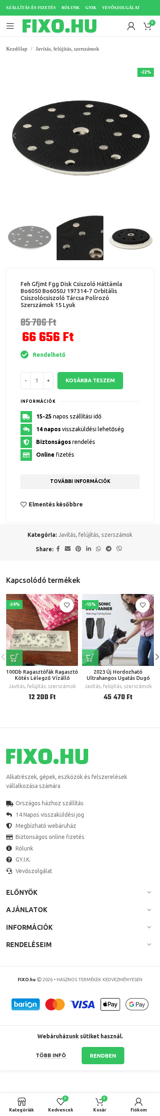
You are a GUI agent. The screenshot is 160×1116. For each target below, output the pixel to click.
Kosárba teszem (90, 380)
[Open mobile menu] (10, 26)
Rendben (103, 1055)
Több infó (51, 1055)
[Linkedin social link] (89, 549)
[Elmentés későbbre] (66, 605)
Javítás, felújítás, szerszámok (67, 49)
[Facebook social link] (58, 549)
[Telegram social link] (108, 549)
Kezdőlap (16, 49)
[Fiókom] (131, 26)
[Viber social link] (119, 549)
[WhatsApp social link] (98, 549)
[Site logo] (59, 25)
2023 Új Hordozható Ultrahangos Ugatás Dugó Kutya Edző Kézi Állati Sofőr (118, 678)
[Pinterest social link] (78, 549)
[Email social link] (67, 549)
